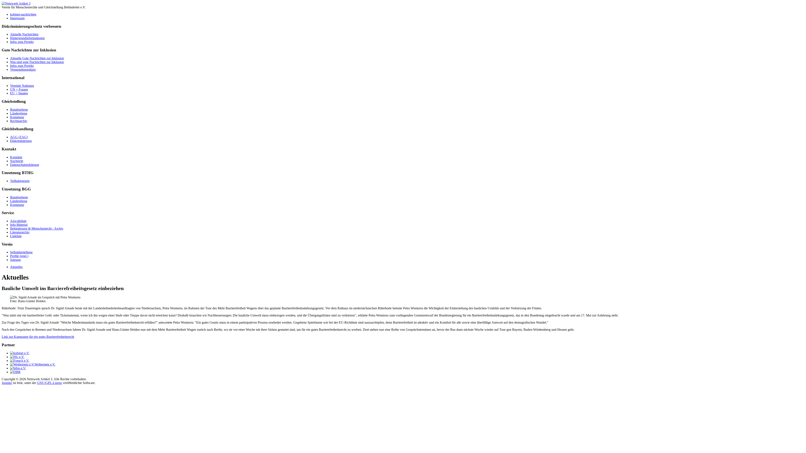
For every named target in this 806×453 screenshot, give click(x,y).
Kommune (17, 117)
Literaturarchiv (20, 232)
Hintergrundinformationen (27, 38)
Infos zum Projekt (22, 42)
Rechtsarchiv (18, 121)
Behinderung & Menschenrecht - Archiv (36, 228)
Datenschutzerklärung (24, 165)
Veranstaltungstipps (23, 69)
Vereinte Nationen (22, 85)
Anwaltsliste (18, 221)
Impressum (17, 18)
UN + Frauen (19, 89)
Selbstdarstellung (21, 252)
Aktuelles (16, 267)
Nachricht (16, 161)
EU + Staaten (19, 93)
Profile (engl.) (19, 256)
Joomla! (7, 383)
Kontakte (16, 157)
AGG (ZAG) (19, 137)
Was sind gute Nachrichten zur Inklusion (37, 62)
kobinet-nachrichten (23, 14)
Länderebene (18, 113)
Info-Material (18, 224)
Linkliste (16, 236)
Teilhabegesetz (20, 181)
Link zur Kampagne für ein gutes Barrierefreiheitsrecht (38, 336)
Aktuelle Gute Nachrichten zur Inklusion (37, 58)
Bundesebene (19, 109)
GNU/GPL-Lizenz (49, 383)
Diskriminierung (21, 141)
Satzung (15, 260)
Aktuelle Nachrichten (24, 34)
